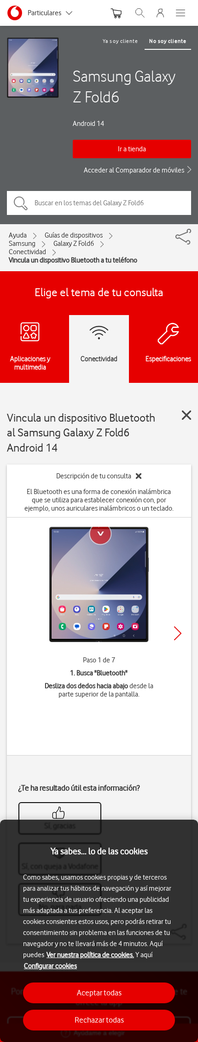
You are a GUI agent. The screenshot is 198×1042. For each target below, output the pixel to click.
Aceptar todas (99, 992)
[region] (99, 931)
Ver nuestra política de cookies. (90, 955)
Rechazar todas (99, 1019)
